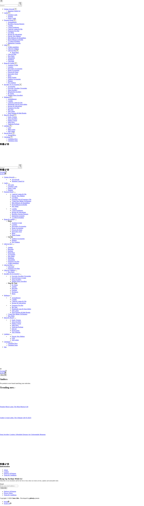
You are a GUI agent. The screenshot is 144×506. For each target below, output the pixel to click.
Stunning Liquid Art (18, 181)
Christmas (7, 342)
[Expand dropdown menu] (15, 177)
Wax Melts (15, 206)
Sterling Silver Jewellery (19, 281)
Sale (5, 347)
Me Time (14, 307)
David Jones (15, 330)
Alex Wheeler (16, 332)
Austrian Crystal (17, 223)
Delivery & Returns (10, 473)
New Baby (11, 272)
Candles (14, 209)
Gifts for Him (8, 265)
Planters (14, 240)
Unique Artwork (9, 177)
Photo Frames (16, 235)
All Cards (11, 185)
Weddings (11, 258)
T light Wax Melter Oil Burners (21, 201)
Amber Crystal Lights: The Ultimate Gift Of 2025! (15, 418)
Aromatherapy (16, 298)
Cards (6, 183)
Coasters (14, 224)
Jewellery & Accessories (11, 274)
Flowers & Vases (17, 230)
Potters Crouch (16, 323)
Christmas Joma (13, 345)
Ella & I (14, 329)
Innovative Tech (17, 231)
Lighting (6, 334)
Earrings (10, 251)
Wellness (6, 295)
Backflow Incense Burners (20, 214)
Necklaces (15, 292)
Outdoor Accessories (18, 238)
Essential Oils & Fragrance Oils (21, 199)
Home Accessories (17, 228)
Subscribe (3, 488)
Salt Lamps (15, 311)
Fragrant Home (8, 192)
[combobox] (9, 168)
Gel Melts (15, 197)
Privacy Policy (8, 493)
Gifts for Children (9, 270)
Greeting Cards (12, 186)
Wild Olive (15, 325)
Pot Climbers (16, 242)
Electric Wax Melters (18, 196)
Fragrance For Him (14, 268)
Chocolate (11, 267)
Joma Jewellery (16, 279)
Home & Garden (9, 219)
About (6, 470)
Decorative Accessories (19, 226)
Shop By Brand (9, 318)
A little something (13, 263)
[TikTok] (6, 170)
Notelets (10, 190)
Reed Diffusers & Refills (19, 205)
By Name (15, 285)
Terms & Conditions (10, 475)
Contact (6, 472)
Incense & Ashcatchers (19, 212)
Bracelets (11, 249)
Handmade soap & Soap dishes (21, 309)
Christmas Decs (13, 343)
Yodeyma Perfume (17, 327)
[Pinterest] (8, 170)
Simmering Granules (18, 216)
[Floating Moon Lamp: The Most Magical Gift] (7, 405)
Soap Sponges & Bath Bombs (21, 312)
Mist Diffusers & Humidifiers (21, 203)
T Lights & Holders (18, 217)
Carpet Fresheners (17, 210)
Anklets (10, 247)
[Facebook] (1, 170)
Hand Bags (11, 253)
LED (13, 338)
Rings (13, 294)
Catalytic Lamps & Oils (19, 194)
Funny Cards (12, 188)
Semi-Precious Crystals (19, 278)
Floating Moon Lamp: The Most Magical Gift (14, 407)
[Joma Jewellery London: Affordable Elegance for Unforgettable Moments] (7, 433)
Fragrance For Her (13, 261)
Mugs (13, 233)
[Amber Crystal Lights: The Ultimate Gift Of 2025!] (7, 416)
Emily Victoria (16, 320)
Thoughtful (11, 260)
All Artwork (15, 179)
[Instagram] (3, 170)
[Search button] (20, 166)
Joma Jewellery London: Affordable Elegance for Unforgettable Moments (23, 434)
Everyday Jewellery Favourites (21, 276)
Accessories (11, 254)
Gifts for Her (8, 244)
